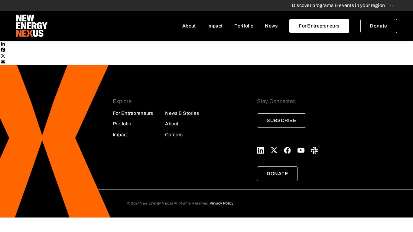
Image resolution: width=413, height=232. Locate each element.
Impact (215, 25)
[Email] (206, 62)
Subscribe (282, 120)
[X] (206, 56)
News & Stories (182, 113)
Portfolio (244, 25)
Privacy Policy (222, 203)
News (271, 25)
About (189, 25)
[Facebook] (206, 50)
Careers (174, 134)
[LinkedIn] (206, 44)
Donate (378, 25)
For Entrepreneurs (319, 25)
